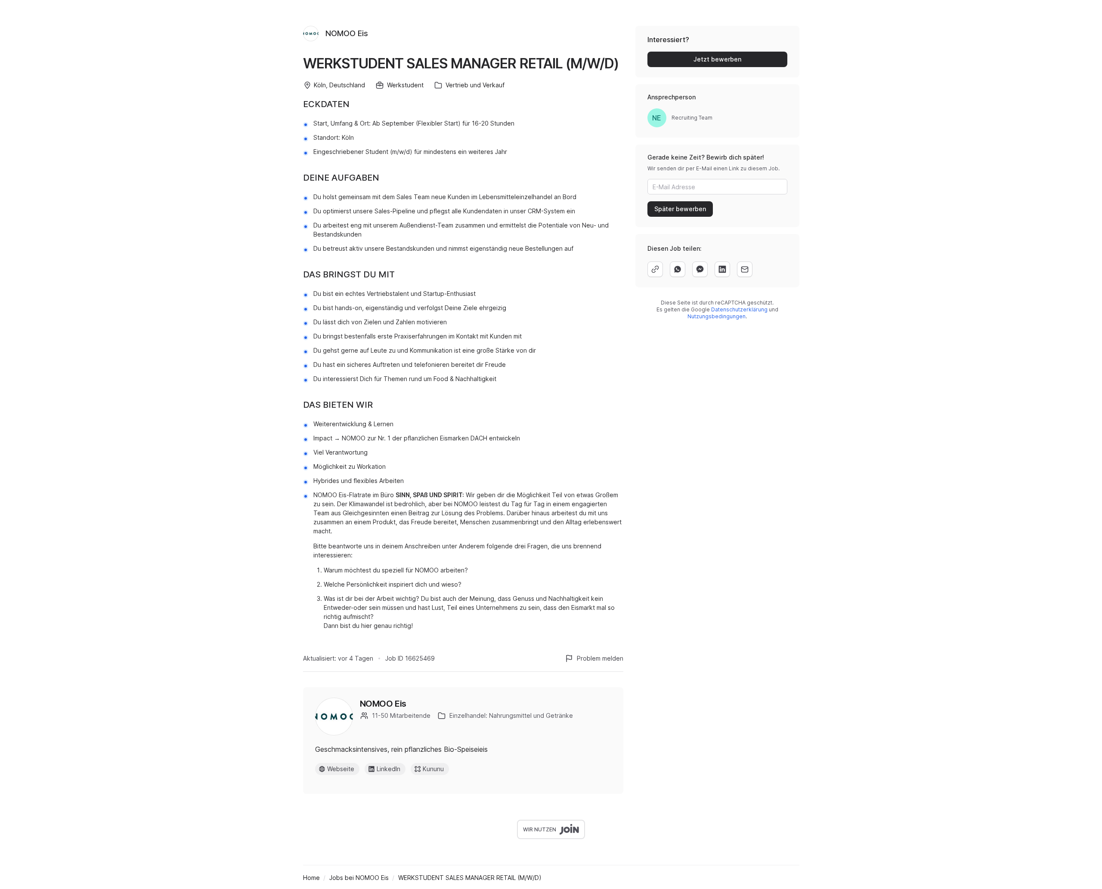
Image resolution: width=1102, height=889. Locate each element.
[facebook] (700, 269)
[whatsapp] (677, 269)
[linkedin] (722, 269)
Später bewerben (680, 208)
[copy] (655, 269)
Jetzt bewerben (717, 59)
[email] (744, 269)
